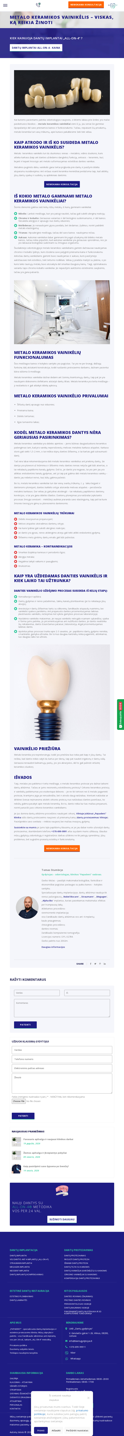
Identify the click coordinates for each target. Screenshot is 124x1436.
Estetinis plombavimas (21, 1296)
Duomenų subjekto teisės (22, 1349)
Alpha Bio (48, 900)
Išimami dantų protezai (76, 1263)
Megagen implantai (20, 1267)
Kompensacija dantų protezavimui (82, 1278)
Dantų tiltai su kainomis (77, 1267)
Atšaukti (56, 1430)
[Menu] (5, 5)
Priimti (40, 1430)
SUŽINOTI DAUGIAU (62, 1219)
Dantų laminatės (18, 1300)
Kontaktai (15, 1408)
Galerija (14, 1378)
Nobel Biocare (71, 896)
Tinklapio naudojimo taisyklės (24, 1353)
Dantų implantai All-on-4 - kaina (36, 47)
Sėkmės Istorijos (18, 1386)
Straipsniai (15, 1389)
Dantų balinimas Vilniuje (76, 1307)
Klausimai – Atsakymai (21, 1382)
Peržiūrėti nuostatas (77, 1430)
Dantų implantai (18, 1255)
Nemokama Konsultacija (62, 184)
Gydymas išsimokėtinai (21, 1393)
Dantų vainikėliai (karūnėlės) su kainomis (85, 1270)
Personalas (16, 1405)
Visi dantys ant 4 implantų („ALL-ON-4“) (29, 1259)
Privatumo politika (18, 1345)
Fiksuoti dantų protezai (76, 1259)
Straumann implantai (21, 1263)
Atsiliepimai (16, 1401)
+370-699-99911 (77, 1346)
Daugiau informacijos (53, 947)
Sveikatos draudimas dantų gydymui (29, 1397)
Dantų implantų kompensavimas (26, 1274)
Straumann (87, 896)
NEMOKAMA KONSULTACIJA (62, 848)
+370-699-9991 (59, 831)
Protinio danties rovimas (77, 1300)
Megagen (101, 896)
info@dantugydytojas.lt (80, 1341)
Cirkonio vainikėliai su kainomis (80, 1274)
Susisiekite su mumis (25, 827)
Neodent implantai (19, 1270)
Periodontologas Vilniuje (77, 1304)
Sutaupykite (120, 713)
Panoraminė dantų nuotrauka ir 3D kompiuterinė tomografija (82, 1312)
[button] (88, 1397)
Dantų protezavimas (75, 1255)
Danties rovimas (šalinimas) (78, 1296)
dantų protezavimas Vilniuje (92, 817)
